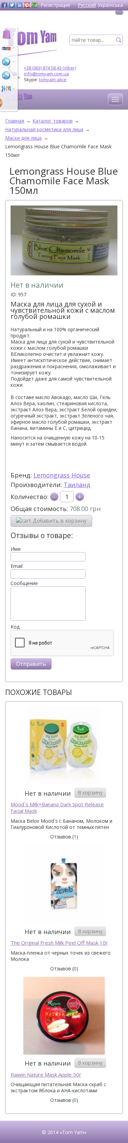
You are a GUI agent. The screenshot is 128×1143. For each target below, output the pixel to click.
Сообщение (24, 583)
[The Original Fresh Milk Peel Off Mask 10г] (64, 884)
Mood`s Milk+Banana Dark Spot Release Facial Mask (57, 808)
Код (15, 627)
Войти (30, 5)
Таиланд (76, 485)
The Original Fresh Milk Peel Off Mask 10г (59, 943)
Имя (15, 549)
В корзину (90, 792)
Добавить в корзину (60, 520)
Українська (110, 5)
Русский (87, 5)
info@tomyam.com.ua (46, 74)
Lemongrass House (61, 475)
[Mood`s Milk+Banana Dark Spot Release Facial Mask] (64, 746)
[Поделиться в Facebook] (4, 5)
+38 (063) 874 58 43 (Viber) (50, 68)
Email (17, 566)
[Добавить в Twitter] (12, 5)
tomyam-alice (53, 79)
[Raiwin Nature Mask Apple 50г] (64, 1016)
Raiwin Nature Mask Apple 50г (46, 1074)
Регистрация (55, 5)
